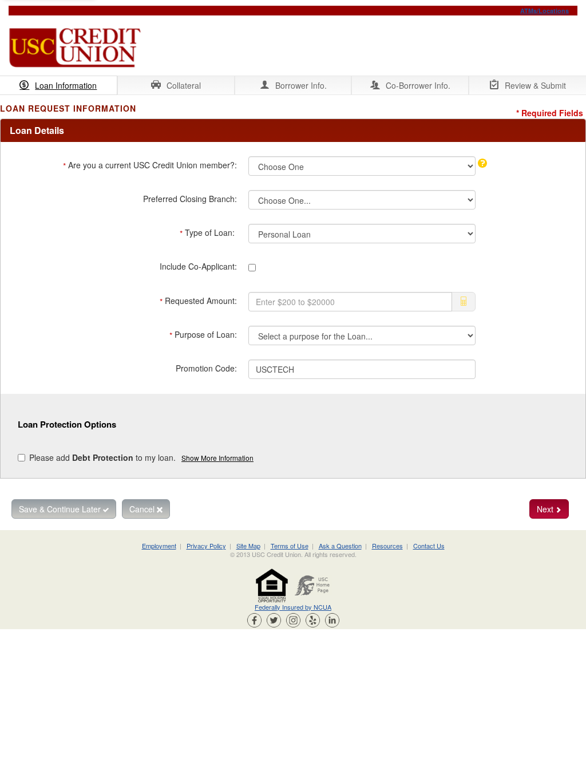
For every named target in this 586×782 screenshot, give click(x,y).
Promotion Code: (206, 368)
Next (546, 509)
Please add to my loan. (141, 457)
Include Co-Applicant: (198, 266)
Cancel (143, 509)
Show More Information (217, 458)
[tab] (58, 85)
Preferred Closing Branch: (190, 198)
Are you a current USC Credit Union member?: (150, 165)
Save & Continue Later (61, 509)
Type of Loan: (208, 233)
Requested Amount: (198, 301)
